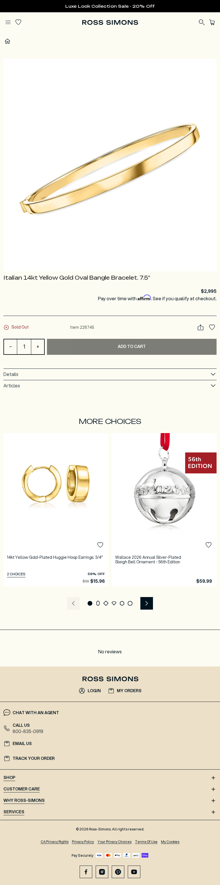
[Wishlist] (18, 22)
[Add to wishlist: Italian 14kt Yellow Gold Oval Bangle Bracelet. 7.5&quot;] (212, 327)
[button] (110, 165)
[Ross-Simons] (109, 22)
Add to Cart (132, 346)
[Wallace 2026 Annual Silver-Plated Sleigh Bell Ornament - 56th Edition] (164, 509)
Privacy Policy (83, 841)
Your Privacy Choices (114, 841)
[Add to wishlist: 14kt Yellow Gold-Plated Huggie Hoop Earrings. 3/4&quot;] (100, 545)
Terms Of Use (146, 841)
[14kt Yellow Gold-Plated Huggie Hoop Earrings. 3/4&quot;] (55, 509)
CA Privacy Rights (55, 841)
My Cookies (170, 841)
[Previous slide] (73, 603)
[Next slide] (146, 603)
